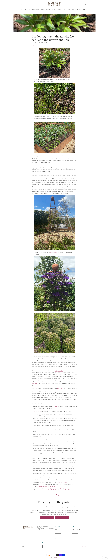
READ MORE (62, 517)
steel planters (60, 388)
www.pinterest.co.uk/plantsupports (46, 486)
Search (56, 529)
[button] (21, 4)
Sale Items (56, 536)
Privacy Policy (74, 531)
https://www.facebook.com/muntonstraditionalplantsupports (60, 490)
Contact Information (76, 529)
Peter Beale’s (35, 383)
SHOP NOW (47, 517)
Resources (57, 538)
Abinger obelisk (59, 371)
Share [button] (34, 45)
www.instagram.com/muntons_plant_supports (57, 488)
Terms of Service (75, 536)
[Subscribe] (41, 546)
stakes (56, 406)
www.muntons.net (62, 482)
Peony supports (37, 411)
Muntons (53, 557)
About (56, 531)
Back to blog (55, 495)
